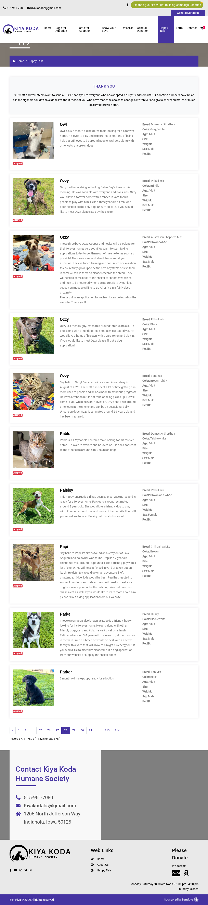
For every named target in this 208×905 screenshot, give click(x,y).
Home (47, 28)
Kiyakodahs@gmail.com (45, 8)
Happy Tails (164, 29)
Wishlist (128, 28)
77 (57, 730)
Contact (192, 28)
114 (117, 730)
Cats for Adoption (85, 29)
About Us (102, 864)
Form (179, 28)
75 (40, 730)
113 (107, 730)
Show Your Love (109, 29)
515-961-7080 (15, 8)
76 (49, 730)
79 (74, 730)
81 (90, 730)
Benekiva (188, 899)
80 (82, 730)
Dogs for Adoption (61, 29)
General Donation (142, 29)
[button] (201, 28)
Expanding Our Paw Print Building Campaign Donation (167, 5)
